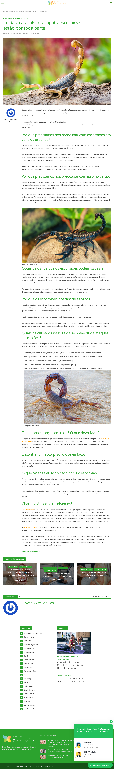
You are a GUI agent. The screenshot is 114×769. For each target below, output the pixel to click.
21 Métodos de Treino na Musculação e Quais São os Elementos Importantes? (70, 665)
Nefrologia (13, 567)
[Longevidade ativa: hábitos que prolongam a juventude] (43, 757)
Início (5, 12)
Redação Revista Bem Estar (10, 120)
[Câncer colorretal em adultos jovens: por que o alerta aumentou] (43, 751)
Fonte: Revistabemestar (31, 551)
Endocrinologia (86, 569)
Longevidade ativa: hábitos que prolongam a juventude (93, 573)
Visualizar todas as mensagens (100, 596)
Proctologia (63, 568)
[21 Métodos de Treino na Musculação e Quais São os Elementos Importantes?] (74, 643)
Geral (69, 675)
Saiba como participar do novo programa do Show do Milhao (71, 680)
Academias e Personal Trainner (68, 657)
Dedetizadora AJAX (30, 527)
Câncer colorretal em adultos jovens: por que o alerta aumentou (57, 575)
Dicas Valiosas (8, 18)
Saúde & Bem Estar (21, 18)
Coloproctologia (50, 568)
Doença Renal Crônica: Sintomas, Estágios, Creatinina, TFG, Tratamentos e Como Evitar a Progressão (20, 574)
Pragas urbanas (28, 509)
